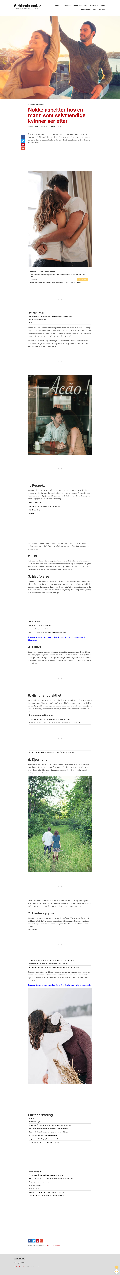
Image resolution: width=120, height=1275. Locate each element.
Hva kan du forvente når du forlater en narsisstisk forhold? (48, 964)
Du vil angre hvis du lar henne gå (40, 625)
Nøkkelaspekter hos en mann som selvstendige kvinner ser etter (56, 115)
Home (57, 6)
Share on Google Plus (23, 148)
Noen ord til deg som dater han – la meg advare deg (46, 1192)
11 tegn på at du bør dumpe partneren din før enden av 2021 (49, 719)
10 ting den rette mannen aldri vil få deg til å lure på (46, 1195)
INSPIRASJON (94, 6)
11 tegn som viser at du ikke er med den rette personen (47, 1175)
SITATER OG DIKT (99, 9)
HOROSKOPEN (86, 9)
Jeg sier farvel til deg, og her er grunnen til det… (45, 1139)
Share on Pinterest (23, 144)
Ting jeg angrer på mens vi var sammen (42, 1182)
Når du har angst (34, 1122)
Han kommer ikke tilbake (37, 319)
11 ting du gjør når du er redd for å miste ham (44, 1142)
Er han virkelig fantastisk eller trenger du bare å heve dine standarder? (52, 752)
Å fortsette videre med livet (38, 629)
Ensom (31, 1118)
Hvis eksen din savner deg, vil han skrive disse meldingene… (49, 1128)
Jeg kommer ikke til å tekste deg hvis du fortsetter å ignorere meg (51, 960)
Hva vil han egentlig (35, 1172)
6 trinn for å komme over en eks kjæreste (43, 1135)
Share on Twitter (23, 141)
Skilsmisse (32, 323)
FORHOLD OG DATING (80, 6)
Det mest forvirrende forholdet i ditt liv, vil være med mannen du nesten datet (55, 723)
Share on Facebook (23, 137)
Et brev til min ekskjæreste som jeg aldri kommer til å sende (49, 1132)
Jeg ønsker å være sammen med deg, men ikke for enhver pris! (50, 1125)
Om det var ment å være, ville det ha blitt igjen (44, 506)
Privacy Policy (19, 1258)
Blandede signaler (35, 1185)
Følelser (31, 513)
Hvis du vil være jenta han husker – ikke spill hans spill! (47, 632)
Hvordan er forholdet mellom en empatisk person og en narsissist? (51, 1178)
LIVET (103, 6)
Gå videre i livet (34, 510)
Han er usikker (34, 1189)
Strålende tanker (27, 6)
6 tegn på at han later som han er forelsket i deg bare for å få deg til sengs (54, 967)
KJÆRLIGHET (66, 6)
